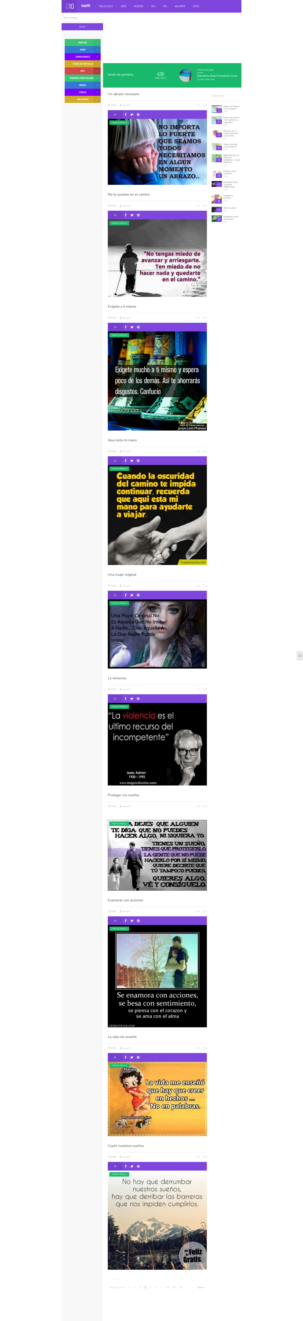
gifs (82, 71)
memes (82, 85)
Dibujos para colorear (229, 172)
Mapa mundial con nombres (230, 145)
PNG (165, 6)
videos (82, 92)
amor (82, 49)
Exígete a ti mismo (122, 306)
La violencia (117, 678)
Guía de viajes (106, 6)
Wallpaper (180, 6)
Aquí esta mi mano (122, 440)
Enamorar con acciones (125, 900)
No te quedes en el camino (129, 194)
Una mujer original (122, 574)
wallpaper (82, 99)
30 (181, 1287)
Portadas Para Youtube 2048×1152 (230, 184)
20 (174, 1287)
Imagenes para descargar (230, 217)
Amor (123, 6)
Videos (196, 6)
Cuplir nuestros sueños (126, 1145)
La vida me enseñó (122, 1037)
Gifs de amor (229, 207)
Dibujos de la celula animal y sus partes (231, 133)
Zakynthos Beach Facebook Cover (217, 75)
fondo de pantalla (119, 122)
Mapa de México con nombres (231, 107)
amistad (82, 42)
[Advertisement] (174, 38)
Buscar (82, 27)
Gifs (153, 6)
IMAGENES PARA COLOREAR (83, 78)
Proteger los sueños (123, 795)
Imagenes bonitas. (228, 196)
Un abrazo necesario (123, 94)
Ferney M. (126, 105)
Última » (201, 1287)
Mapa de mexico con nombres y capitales (231, 120)
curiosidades (82, 56)
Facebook (138, 6)
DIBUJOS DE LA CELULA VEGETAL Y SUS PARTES (231, 159)
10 (167, 1287)
